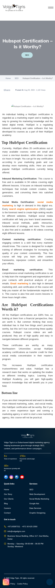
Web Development (37, 494)
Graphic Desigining (37, 513)
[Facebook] (6, 477)
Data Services (35, 508)
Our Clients (8, 499)
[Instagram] (11, 477)
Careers (7, 508)
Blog (6, 504)
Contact (7, 513)
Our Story (8, 494)
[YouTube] (22, 477)
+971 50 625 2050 (29, 527)
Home (8, 78)
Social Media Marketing (39, 499)
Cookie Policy (22, 584)
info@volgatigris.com (16, 531)
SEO (27, 55)
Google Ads (34, 504)
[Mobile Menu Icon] (50, 7)
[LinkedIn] (17, 477)
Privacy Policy (9, 584)
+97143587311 (13, 527)
